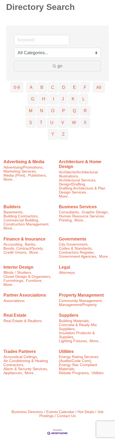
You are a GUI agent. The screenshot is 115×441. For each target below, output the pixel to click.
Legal (64, 267)
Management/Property (78, 305)
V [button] (62, 122)
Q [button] (74, 110)
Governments (72, 239)
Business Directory (27, 412)
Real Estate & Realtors (22, 321)
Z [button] (63, 134)
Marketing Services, (20, 171)
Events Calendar (60, 412)
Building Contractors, (21, 216)
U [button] (51, 122)
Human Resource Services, (82, 216)
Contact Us (66, 416)
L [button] (83, 99)
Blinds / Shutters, (17, 273)
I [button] (53, 99)
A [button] (31, 87)
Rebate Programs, (74, 373)
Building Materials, (74, 321)
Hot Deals (86, 412)
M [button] (30, 110)
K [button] (73, 99)
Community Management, (81, 301)
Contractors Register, (77, 252)
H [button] (43, 99)
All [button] (98, 87)
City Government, (74, 244)
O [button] (52, 110)
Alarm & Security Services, (25, 369)
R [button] (85, 110)
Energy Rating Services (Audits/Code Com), (78, 359)
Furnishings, (13, 281)
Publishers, (37, 175)
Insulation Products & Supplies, (77, 335)
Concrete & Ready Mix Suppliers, (78, 327)
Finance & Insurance (24, 239)
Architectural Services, (78, 180)
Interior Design (18, 267)
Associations (14, 301)
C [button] (52, 87)
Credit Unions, (15, 252)
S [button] (30, 122)
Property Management (81, 295)
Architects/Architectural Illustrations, (78, 174)
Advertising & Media (23, 161)
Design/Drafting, (72, 184)
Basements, (13, 212)
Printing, (66, 220)
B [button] (41, 87)
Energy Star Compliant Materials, (78, 367)
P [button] (63, 110)
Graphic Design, (95, 212)
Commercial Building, (21, 220)
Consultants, (69, 212)
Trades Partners (19, 351)
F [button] (85, 87)
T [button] (41, 122)
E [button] (74, 87)
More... (9, 179)
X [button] (85, 122)
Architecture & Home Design (80, 164)
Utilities (66, 351)
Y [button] (52, 134)
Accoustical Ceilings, (20, 357)
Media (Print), (14, 175)
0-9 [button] (17, 87)
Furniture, (34, 281)
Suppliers (68, 315)
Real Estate (14, 315)
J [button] (63, 99)
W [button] (74, 122)
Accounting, (13, 244)
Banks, (30, 244)
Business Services (78, 207)
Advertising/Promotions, (23, 167)
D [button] (63, 87)
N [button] (41, 110)
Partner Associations (24, 295)
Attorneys (67, 273)
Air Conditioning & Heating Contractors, (25, 363)
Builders (12, 207)
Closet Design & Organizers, (27, 277)
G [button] (32, 99)
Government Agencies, (78, 256)
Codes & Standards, (76, 248)
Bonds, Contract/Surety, (23, 248)
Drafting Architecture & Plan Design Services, (82, 190)
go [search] (59, 66)
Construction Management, (26, 224)
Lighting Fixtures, (73, 341)
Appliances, (13, 373)
